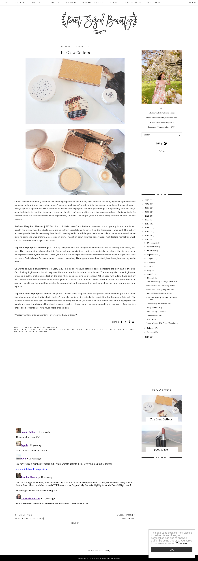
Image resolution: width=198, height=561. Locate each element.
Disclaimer (153, 3)
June (149, 266)
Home (6, 3)
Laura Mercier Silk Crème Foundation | (162, 323)
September (151, 254)
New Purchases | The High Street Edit (161, 281)
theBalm (32, 331)
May (149, 270)
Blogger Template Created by (99, 558)
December (151, 242)
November (151, 246)
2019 (147, 223)
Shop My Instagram (92, 3)
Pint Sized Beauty (102, 550)
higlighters (106, 329)
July (149, 262)
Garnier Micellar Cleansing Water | (160, 285)
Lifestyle (52, 3)
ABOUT (18, 3)
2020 (147, 219)
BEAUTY (70, 3)
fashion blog (92, 329)
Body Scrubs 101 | (154, 307)
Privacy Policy (133, 3)
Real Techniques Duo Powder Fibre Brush (37, 279)
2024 (147, 204)
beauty (26, 329)
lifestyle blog (120, 329)
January (150, 332)
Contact (114, 3)
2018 (147, 227)
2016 (147, 235)
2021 (147, 215)
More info (181, 543)
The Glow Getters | (154, 315)
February (151, 328)
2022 (147, 212)
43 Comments (50, 327)
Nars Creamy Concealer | (156, 311)
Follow (162, 151)
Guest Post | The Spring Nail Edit (160, 289)
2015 (147, 239)
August (150, 258)
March (150, 278)
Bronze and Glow (54, 329)
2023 (147, 208)
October (150, 250)
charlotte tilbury (74, 329)
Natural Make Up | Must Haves (159, 293)
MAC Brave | (151, 319)
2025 (147, 200)
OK (172, 549)
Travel (34, 3)
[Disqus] (75, 382)
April (149, 274)
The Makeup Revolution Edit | (159, 303)
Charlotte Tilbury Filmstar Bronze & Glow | (161, 298)
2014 (147, 336)
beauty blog (37, 329)
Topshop (42, 331)
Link (57, 226)
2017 (147, 231)
